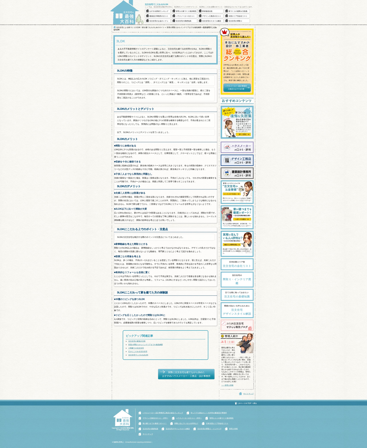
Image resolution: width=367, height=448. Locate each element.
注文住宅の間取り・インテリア (209, 429)
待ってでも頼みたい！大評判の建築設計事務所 (209, 413)
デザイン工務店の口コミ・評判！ (155, 418)
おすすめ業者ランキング (158, 11)
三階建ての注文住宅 (136, 348)
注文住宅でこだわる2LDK (138, 355)
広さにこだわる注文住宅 (137, 352)
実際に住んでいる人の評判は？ (186, 423)
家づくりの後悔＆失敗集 (238, 11)
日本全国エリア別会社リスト (217, 423)
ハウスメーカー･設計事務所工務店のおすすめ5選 (236, 87)
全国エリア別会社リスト (238, 16)
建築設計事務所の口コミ (158, 16)
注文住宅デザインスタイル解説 (237, 310)
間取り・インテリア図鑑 (237, 279)
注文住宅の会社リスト (237, 264)
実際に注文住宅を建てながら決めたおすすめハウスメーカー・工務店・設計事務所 (186, 374)
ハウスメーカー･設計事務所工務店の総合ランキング (163, 413)
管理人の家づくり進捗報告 (186, 11)
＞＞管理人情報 (227, 385)
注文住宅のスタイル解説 (211, 21)
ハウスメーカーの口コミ (185, 16)
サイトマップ (248, 394)
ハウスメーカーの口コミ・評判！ (189, 418)
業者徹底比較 (207, 11)
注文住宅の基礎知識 (183, 21)
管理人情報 (233, 429)
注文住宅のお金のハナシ (158, 21)
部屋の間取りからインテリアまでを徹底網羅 (145, 345)
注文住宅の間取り (235, 21)
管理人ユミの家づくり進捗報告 (221, 418)
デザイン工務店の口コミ (211, 16)
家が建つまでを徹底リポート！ (155, 423)
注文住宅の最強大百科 (137, 341)
